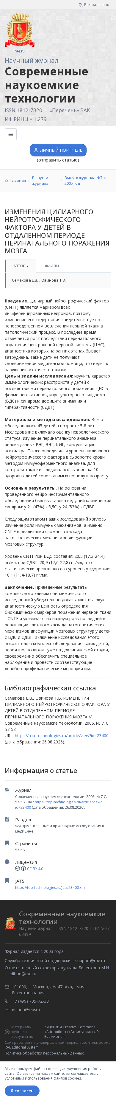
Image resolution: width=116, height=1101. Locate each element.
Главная (18, 180)
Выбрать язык (96, 4)
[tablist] (58, 266)
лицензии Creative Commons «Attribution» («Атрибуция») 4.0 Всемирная (71, 1032)
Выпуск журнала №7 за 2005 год (86, 180)
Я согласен (22, 1091)
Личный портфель (61, 150)
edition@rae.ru (22, 973)
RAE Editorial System (22, 1047)
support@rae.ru (90, 960)
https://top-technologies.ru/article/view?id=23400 (62, 735)
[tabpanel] (58, 280)
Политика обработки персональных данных (44, 1053)
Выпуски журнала (40, 180)
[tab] (20, 266)
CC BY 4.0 (35, 868)
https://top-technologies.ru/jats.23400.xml (50, 887)
